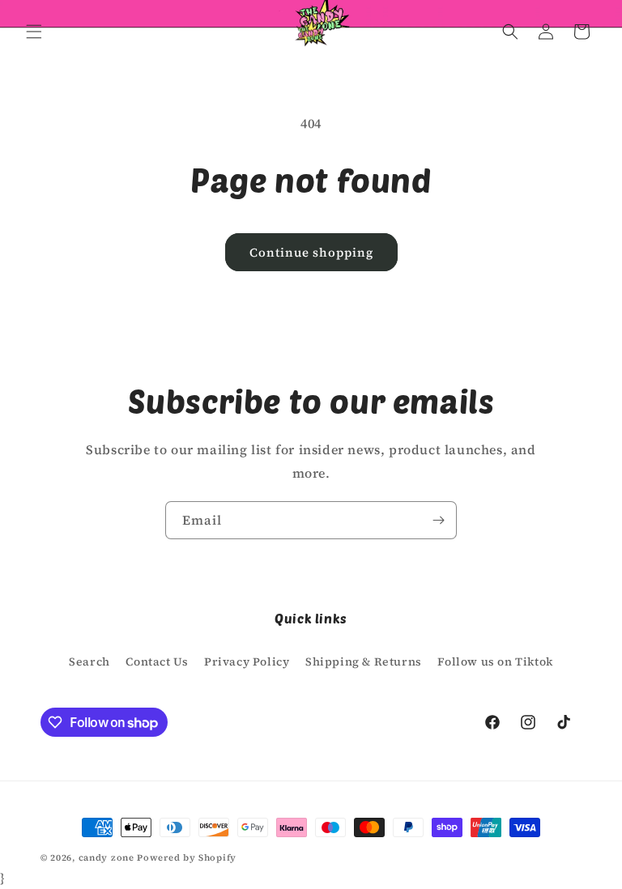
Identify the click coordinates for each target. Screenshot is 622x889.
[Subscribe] (438, 520)
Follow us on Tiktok (494, 661)
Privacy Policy (246, 661)
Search (89, 661)
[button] (34, 31)
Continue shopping (311, 252)
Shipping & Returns (363, 661)
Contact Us (157, 661)
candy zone (106, 858)
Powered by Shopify (186, 858)
